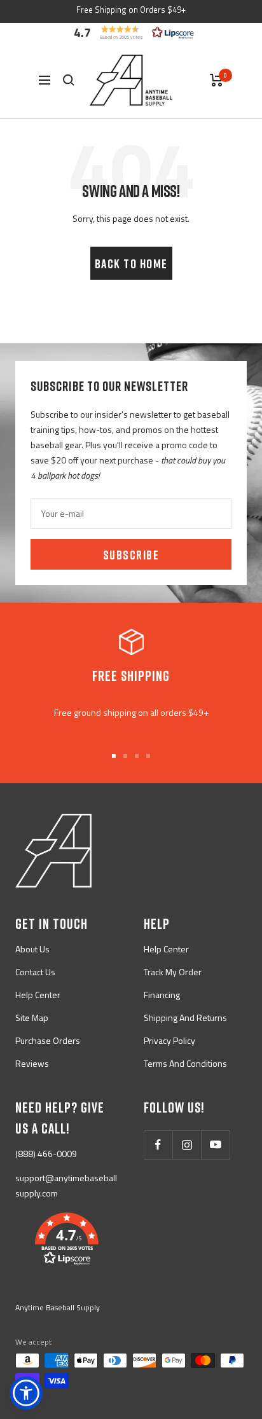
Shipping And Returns (185, 1017)
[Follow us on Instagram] (186, 1144)
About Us (32, 949)
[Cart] (216, 80)
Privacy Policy (169, 1040)
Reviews (32, 1063)
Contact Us (35, 971)
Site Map (31, 1017)
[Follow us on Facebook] (158, 1144)
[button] (131, 32)
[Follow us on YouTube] (215, 1144)
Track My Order (173, 971)
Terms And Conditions (185, 1063)
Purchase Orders (47, 1040)
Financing (162, 994)
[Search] (68, 80)
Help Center (37, 994)
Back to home (131, 263)
